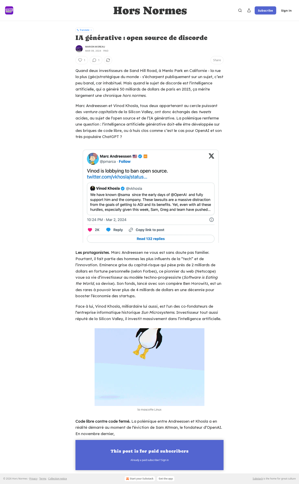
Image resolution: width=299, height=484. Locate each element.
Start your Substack (141, 478)
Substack (258, 478)
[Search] (240, 10)
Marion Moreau (95, 46)
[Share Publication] (249, 10)
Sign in (286, 10)
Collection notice (57, 478)
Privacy (33, 478)
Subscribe (265, 10)
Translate (84, 29)
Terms (42, 478)
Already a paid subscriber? (150, 460)
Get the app (166, 478)
